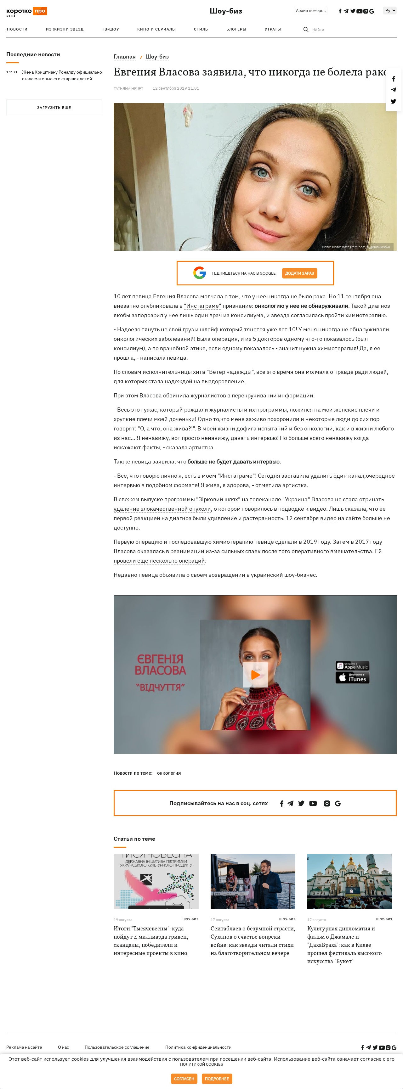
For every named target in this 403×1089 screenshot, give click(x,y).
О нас (63, 1047)
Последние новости (33, 54)
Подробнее (217, 1078)
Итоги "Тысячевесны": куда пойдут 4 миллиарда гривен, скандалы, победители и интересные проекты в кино (151, 941)
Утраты (273, 29)
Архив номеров (311, 10)
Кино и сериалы (156, 29)
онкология (169, 773)
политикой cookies (201, 1064)
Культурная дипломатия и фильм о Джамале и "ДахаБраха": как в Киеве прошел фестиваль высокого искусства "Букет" (344, 945)
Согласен (184, 1078)
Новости (17, 29)
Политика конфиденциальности (198, 1047)
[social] (281, 803)
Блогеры (236, 29)
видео (328, 518)
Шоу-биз (226, 11)
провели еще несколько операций (159, 560)
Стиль (201, 29)
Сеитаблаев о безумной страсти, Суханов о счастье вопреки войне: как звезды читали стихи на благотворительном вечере (253, 941)
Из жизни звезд (65, 29)
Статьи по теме (134, 838)
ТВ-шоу (110, 29)
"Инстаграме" (202, 305)
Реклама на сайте (24, 1047)
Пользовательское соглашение (117, 1047)
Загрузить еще (54, 107)
